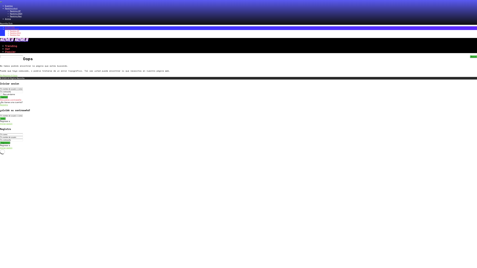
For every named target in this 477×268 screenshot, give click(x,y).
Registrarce (5, 143)
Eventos (9, 6)
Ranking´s (11, 8)
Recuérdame (9, 94)
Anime (8, 19)
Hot (7, 48)
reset (3, 118)
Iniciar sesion (6, 123)
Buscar (473, 57)
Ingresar (4, 97)
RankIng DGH (15, 33)
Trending (11, 46)
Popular (10, 51)
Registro (4, 105)
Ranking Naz (16, 16)
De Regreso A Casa (8, 75)
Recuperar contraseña (10, 99)
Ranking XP (15, 11)
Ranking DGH (16, 13)
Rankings (12, 29)
